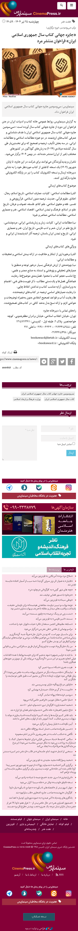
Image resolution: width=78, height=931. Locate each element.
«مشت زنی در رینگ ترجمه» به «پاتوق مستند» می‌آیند (47, 614)
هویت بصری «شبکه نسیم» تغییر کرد (55, 667)
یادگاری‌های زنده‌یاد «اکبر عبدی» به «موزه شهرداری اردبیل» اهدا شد (41, 798)
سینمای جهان (33, 819)
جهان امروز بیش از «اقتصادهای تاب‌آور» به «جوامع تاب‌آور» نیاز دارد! (41, 788)
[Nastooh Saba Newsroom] (49, 928)
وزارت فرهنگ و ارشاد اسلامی (27, 399)
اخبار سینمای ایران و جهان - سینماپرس (39, 861)
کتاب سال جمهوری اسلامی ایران (59, 399)
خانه (65, 819)
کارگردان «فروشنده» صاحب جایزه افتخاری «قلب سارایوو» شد (44, 793)
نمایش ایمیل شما (64, 444)
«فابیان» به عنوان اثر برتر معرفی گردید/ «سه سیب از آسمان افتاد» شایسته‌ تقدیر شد (40, 583)
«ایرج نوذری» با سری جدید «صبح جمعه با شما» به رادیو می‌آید (44, 777)
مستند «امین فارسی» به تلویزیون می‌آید (54, 619)
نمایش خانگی (47, 824)
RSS (61, 874)
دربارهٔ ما (45, 874)
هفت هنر (66, 21)
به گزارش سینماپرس (65, 121)
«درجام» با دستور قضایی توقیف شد (56, 595)
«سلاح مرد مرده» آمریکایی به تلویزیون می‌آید (52, 576)
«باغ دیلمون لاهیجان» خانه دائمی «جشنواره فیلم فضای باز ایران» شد (41, 710)
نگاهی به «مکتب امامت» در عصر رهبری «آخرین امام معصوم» (44, 734)
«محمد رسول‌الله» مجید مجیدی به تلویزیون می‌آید (49, 760)
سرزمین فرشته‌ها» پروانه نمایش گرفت (55, 695)
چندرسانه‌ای (30, 829)
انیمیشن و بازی (27, 824)
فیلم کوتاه (64, 824)
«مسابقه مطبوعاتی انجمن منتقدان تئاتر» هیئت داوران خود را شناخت (41, 624)
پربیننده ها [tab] (54, 569)
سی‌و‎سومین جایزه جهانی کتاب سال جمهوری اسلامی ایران (47, 393)
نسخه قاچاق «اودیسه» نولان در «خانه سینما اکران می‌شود (46, 782)
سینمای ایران (51, 819)
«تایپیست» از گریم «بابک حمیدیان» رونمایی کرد (50, 689)
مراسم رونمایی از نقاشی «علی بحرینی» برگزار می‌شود (48, 629)
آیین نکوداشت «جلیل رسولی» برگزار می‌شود (52, 724)
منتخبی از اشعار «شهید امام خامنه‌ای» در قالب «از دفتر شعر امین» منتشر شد (39, 753)
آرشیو (17, 874)
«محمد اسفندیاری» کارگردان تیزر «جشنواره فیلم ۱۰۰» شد (46, 705)
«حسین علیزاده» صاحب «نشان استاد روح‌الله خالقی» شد (47, 729)
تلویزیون (10, 824)
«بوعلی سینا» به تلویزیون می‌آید (58, 600)
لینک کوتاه (7, 353)
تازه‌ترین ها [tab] (69, 569)
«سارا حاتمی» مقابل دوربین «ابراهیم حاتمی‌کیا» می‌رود (48, 700)
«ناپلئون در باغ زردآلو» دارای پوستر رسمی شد (52, 684)
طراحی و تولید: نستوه (35, 928)
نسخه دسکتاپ (39, 916)
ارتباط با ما (30, 874)
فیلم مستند (16, 819)
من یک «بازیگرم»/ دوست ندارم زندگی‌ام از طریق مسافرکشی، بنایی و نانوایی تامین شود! (39, 648)
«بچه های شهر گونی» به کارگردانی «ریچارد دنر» (50, 590)
